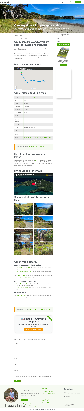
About (65, 2)
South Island (52, 2)
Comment (16, 343)
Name (15, 358)
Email (15, 364)
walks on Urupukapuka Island (39, 309)
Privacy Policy (45, 399)
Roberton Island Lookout (22, 287)
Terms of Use (45, 400)
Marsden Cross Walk (21, 295)
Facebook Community (47, 391)
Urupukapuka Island (35, 34)
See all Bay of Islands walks (20, 300)
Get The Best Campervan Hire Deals (33, 329)
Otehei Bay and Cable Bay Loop (23, 271)
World (38, 2)
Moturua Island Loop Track (22, 283)
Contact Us (44, 390)
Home (15, 34)
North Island (44, 2)
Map (58, 2)
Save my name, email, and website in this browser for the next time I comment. (33, 376)
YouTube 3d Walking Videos (48, 393)
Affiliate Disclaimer (46, 402)
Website (16, 370)
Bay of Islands (27, 34)
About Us (44, 388)
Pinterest (44, 395)
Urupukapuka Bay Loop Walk (23, 267)
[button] (70, 2)
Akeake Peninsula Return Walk (23, 277)
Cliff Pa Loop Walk (20, 275)
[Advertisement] (63, 83)
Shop (61, 2)
